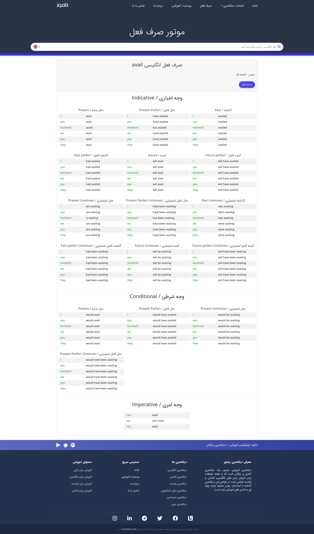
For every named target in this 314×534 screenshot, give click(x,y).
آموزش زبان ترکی (83, 470)
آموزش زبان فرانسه (81, 484)
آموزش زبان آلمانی (82, 491)
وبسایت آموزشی (181, 6)
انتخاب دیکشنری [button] (233, 6)
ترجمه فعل (247, 84)
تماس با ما (138, 6)
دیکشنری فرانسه (178, 484)
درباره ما (158, 6)
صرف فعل (206, 6)
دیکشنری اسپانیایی (177, 497)
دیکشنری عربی (179, 504)
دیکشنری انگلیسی (177, 470)
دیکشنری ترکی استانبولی (174, 491)
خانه (255, 6)
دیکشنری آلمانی (178, 477)
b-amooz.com (129, 529)
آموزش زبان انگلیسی (81, 477)
